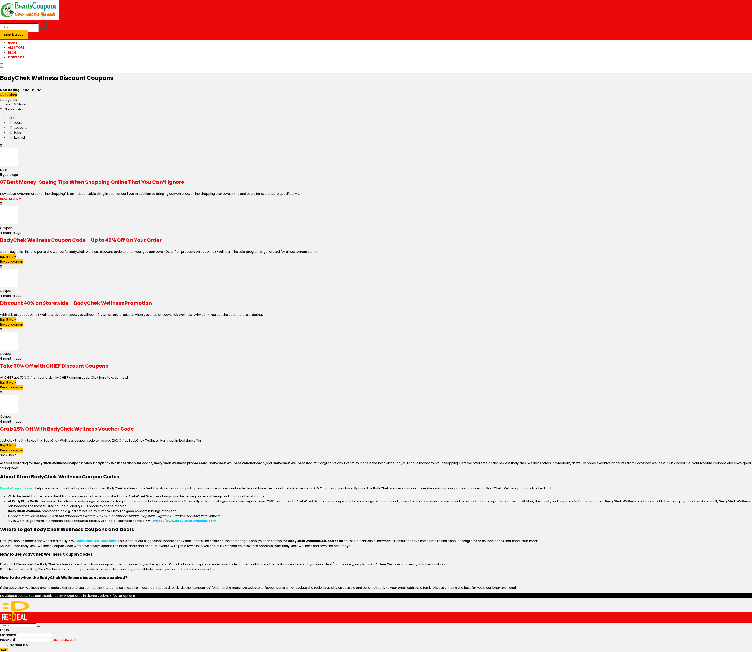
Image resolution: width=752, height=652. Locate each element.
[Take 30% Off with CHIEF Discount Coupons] (9, 348)
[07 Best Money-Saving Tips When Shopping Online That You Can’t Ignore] (9, 165)
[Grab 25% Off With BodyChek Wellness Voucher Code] (9, 411)
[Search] (43, 25)
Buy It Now (8, 256)
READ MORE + (10, 198)
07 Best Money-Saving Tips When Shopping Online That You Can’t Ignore (92, 182)
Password (7, 639)
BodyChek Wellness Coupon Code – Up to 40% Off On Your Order (81, 240)
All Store (16, 47)
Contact (16, 57)
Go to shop (8, 94)
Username (8, 635)
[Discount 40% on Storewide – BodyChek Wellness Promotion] (9, 286)
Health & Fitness (15, 104)
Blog (12, 52)
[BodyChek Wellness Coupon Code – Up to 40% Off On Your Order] (9, 223)
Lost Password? (64, 639)
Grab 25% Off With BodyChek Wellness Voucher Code (67, 428)
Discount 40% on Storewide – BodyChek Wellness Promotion (76, 303)
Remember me (16, 644)
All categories (14, 109)
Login (4, 649)
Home (12, 42)
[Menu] (1, 65)
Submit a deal (13, 34)
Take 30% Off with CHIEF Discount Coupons (54, 366)
